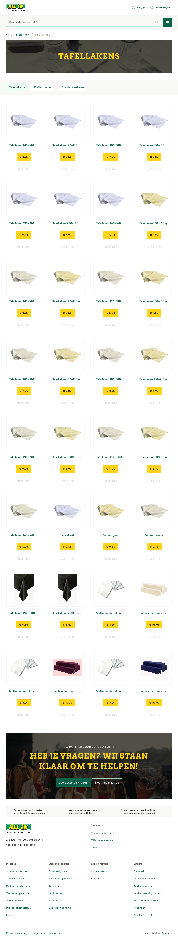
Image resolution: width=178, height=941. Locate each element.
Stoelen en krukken (17, 871)
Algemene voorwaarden (47, 933)
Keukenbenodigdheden (147, 893)
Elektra (53, 900)
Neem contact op (107, 782)
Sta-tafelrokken (73, 87)
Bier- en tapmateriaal (146, 900)
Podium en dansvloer (19, 886)
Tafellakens (17, 87)
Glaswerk (139, 871)
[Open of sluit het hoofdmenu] (167, 22)
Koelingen (139, 907)
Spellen (95, 878)
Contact (96, 847)
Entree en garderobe (61, 878)
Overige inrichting (60, 907)
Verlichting (55, 893)
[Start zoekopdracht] (157, 22)
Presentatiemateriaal (18, 907)
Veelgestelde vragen (73, 782)
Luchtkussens (99, 871)
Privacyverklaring (16, 933)
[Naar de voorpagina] (15, 7)
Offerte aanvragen (102, 840)
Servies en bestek (144, 878)
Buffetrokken (43, 87)
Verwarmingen (15, 900)
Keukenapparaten (144, 886)
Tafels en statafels (17, 878)
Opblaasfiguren (58, 871)
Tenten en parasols (17, 893)
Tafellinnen (22, 34)
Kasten (10, 915)
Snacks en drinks (144, 915)
